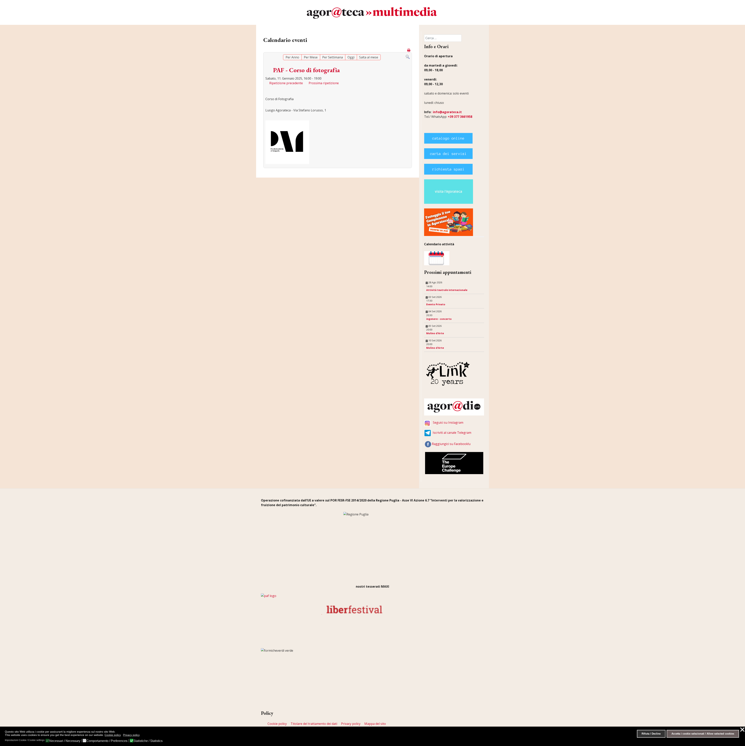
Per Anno (292, 57)
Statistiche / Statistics (148, 741)
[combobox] (443, 38)
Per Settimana (332, 57)
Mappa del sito (375, 724)
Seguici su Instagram (448, 422)
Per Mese (311, 57)
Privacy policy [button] (131, 734)
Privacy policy (350, 724)
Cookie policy (277, 724)
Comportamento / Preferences (106, 741)
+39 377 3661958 (460, 117)
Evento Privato (435, 304)
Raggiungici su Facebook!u (451, 444)
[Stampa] (409, 50)
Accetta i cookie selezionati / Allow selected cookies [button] (702, 733)
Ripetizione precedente (286, 83)
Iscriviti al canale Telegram (452, 432)
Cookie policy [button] (113, 734)
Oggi (350, 57)
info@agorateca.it (447, 112)
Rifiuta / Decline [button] (651, 733)
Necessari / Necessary (64, 741)
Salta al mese (368, 57)
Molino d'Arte (435, 333)
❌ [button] (742, 729)
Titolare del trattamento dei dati (314, 724)
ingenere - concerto (439, 319)
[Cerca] (408, 57)
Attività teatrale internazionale (446, 290)
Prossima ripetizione (324, 83)
